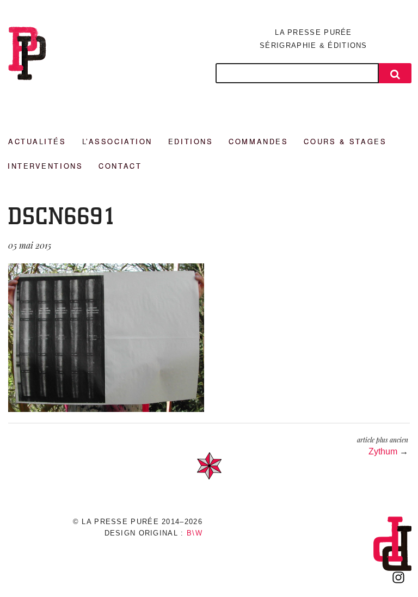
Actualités (37, 141)
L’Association (117, 141)
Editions (190, 141)
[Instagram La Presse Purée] (398, 577)
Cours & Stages (345, 141)
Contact (120, 166)
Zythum (382, 451)
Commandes (258, 141)
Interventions (45, 166)
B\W (194, 533)
